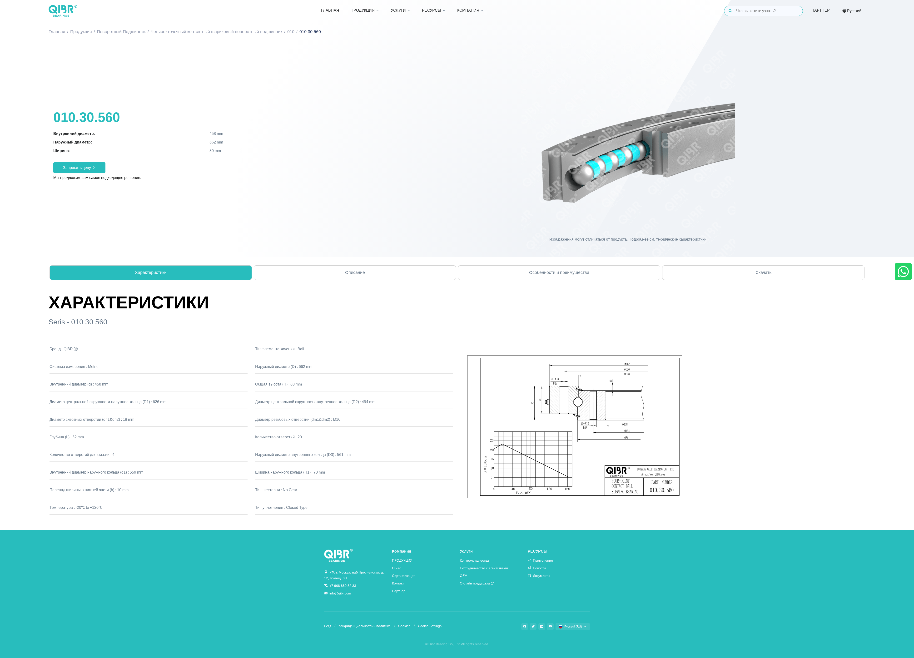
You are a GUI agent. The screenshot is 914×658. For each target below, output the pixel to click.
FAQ (327, 626)
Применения (542, 560)
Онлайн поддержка (475, 583)
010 (290, 31)
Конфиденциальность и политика (364, 626)
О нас (396, 568)
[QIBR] (63, 11)
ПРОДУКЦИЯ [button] (363, 10)
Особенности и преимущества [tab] (559, 272)
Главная (57, 31)
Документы (541, 576)
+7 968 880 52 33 (342, 586)
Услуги (466, 551)
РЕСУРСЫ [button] (431, 10)
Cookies (404, 626)
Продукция (81, 31)
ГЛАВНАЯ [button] (330, 10)
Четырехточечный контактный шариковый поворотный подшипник (216, 31)
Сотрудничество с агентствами (484, 568)
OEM (463, 576)
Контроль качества (474, 560)
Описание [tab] (355, 272)
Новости (539, 568)
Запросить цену (77, 168)
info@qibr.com (340, 593)
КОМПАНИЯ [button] (468, 10)
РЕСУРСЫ (537, 551)
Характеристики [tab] (151, 272)
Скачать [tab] (763, 272)
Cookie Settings (430, 626)
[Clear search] (795, 11)
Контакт (398, 583)
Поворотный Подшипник (121, 31)
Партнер (820, 10)
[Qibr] (338, 555)
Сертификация (403, 576)
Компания (401, 551)
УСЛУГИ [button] (398, 10)
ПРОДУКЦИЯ (402, 560)
